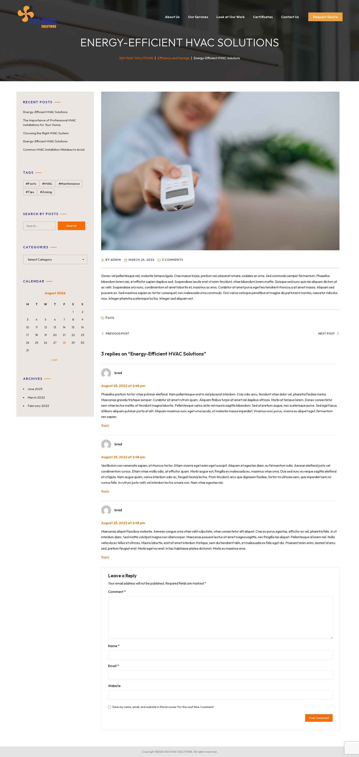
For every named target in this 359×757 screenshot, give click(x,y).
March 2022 (36, 397)
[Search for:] (43, 226)
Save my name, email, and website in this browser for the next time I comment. (163, 707)
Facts (110, 317)
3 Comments (172, 260)
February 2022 (38, 406)
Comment (117, 592)
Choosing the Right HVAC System (46, 133)
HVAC (48, 184)
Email (113, 666)
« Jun (53, 360)
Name (113, 646)
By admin (113, 260)
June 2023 (35, 389)
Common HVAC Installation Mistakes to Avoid (53, 149)
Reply (105, 425)
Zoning (47, 192)
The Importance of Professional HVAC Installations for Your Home (49, 122)
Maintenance (70, 184)
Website (114, 686)
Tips (31, 192)
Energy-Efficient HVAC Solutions (45, 112)
